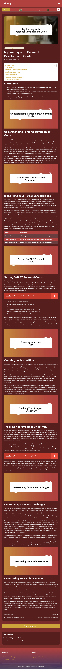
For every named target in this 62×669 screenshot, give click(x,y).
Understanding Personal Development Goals (16, 69)
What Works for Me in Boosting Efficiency (22, 10)
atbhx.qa (7, 3)
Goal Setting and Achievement (14, 48)
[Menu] (59, 3)
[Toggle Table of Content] (54, 65)
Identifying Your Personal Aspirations (14, 71)
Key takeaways (10, 67)
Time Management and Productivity (13, 641)
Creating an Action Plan (11, 74)
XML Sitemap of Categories (10, 657)
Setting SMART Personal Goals (13, 72)
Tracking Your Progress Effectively (14, 76)
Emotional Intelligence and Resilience (13, 638)
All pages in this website (38, 657)
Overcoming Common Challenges (13, 77)
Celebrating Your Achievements (13, 79)
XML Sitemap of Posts (8, 659)
